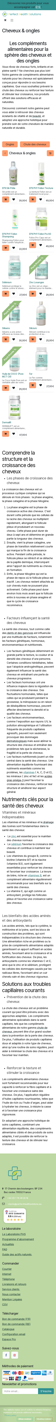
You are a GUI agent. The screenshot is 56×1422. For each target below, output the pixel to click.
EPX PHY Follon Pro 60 (40, 234)
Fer (30, 374)
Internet (6, 1274)
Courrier (7, 1268)
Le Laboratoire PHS (14, 1234)
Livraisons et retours (14, 1284)
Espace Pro (9, 1339)
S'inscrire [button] (45, 1391)
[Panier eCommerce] (5, 20)
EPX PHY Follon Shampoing (9, 235)
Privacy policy (10, 1415)
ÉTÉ (38, 7)
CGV (5, 1304)
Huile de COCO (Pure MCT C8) (12, 375)
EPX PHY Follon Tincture (41, 188)
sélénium (16, 844)
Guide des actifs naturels (17, 1254)
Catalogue (8, 1329)
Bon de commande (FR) (16, 1319)
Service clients (11, 1289)
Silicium (33, 328)
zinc (14, 836)
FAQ (4, 1249)
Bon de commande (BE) (16, 1324)
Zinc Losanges (36, 282)
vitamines (28, 772)
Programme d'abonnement (18, 1239)
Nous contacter (11, 1294)
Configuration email (13, 1334)
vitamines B (34, 875)
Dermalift (6, 422)
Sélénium (6, 282)
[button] (5, 199)
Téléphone (8, 1279)
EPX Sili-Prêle (8, 188)
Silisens (6, 328)
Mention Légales (12, 1299)
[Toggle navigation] (12, 20)
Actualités (8, 1244)
